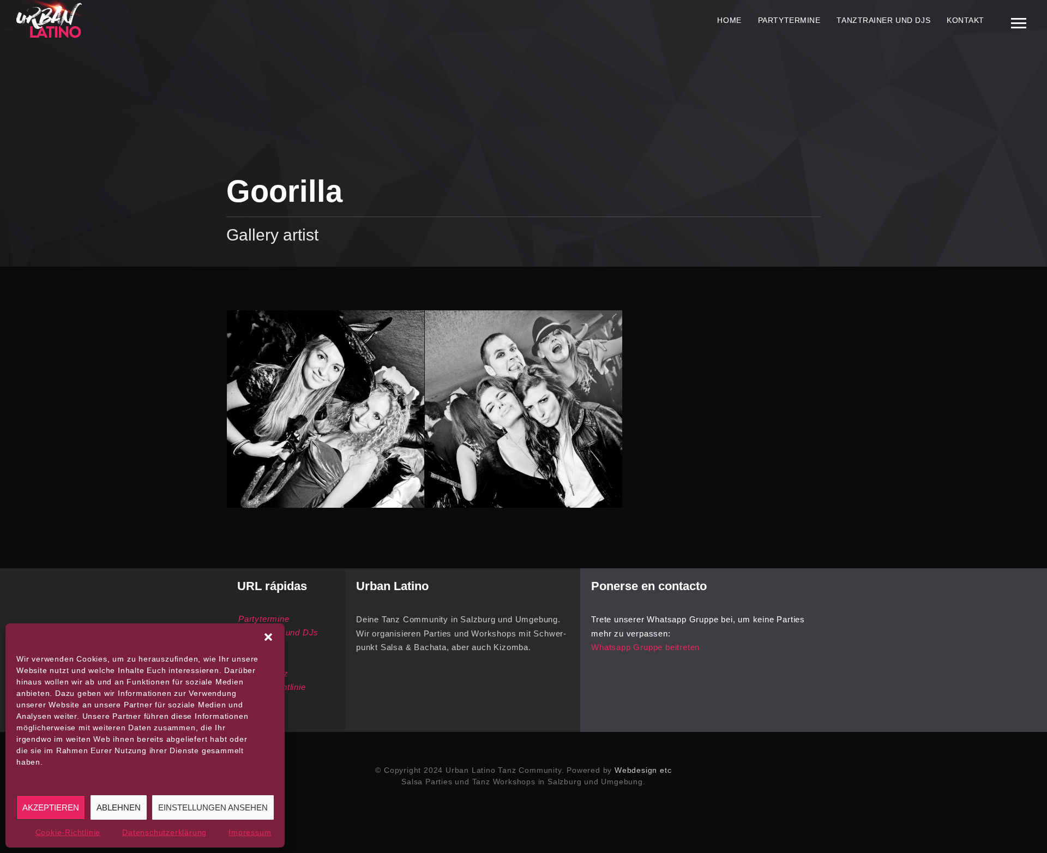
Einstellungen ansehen (213, 807)
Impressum (249, 832)
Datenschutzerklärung (164, 832)
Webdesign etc (643, 770)
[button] (268, 637)
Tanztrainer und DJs (883, 20)
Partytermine (789, 20)
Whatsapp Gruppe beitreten (645, 647)
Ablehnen (119, 807)
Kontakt (965, 20)
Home (729, 20)
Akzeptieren (50, 807)
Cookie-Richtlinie (68, 832)
